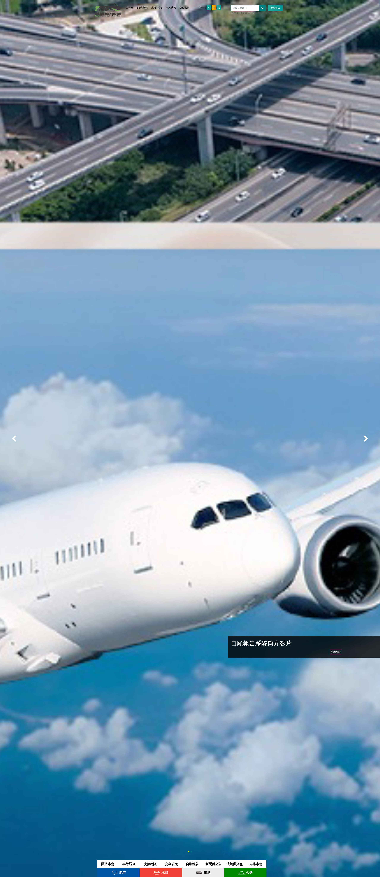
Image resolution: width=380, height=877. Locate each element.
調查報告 (282, 13)
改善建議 (150, 864)
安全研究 (171, 864)
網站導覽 (142, 7)
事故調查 (270, 13)
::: (127, 5)
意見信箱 (156, 7)
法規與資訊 (235, 864)
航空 (122, 872)
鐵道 (206, 872)
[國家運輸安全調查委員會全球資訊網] (108, 9)
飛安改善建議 (248, 13)
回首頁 (129, 7)
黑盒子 (260, 13)
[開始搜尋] (262, 8)
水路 (164, 872)
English (184, 7)
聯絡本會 (255, 864)
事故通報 (171, 7)
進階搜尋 (275, 8)
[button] (365, 438)
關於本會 (107, 864)
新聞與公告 (213, 864)
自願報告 (192, 864)
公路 (249, 872)
